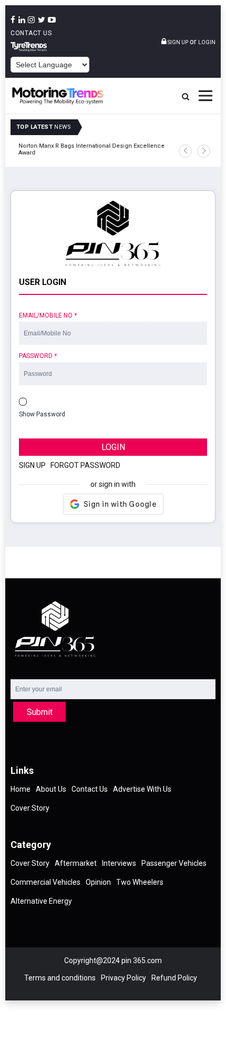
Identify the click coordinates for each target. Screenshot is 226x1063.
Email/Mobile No (48, 315)
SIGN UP (32, 465)
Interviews (119, 863)
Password (38, 356)
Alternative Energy (41, 901)
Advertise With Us (142, 789)
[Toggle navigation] (205, 96)
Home (20, 789)
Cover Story (30, 808)
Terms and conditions (60, 978)
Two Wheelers (139, 882)
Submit (40, 712)
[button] (185, 151)
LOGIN (113, 447)
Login (206, 42)
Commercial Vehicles (45, 882)
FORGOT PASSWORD (85, 465)
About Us (51, 789)
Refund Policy (174, 978)
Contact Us (31, 33)
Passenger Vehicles (174, 863)
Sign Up (177, 42)
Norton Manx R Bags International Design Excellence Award (89, 149)
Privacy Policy (123, 978)
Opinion (98, 882)
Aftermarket (76, 863)
